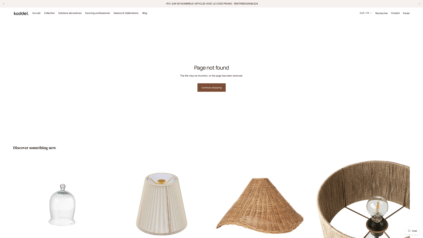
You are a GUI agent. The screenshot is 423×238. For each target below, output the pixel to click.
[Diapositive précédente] (3, 3)
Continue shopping (211, 87)
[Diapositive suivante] (419, 3)
